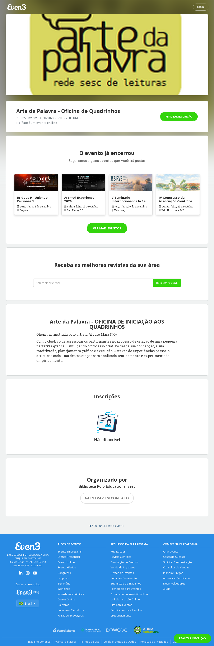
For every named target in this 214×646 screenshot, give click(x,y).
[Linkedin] (20, 574)
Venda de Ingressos (123, 567)
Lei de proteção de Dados (120, 641)
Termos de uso (89, 641)
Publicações (118, 551)
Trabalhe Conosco (39, 641)
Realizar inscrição (179, 116)
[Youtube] (34, 574)
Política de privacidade (154, 641)
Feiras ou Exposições (71, 615)
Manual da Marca (65, 641)
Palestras (63, 605)
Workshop (64, 589)
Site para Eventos (121, 605)
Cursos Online (66, 599)
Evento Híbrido (67, 567)
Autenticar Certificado (176, 578)
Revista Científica (121, 557)
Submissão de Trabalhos (126, 583)
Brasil (28, 603)
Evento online (66, 562)
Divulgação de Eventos (124, 562)
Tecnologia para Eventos (126, 589)
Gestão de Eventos (122, 573)
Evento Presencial (69, 557)
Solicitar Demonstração (177, 562)
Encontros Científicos (71, 610)
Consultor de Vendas (176, 567)
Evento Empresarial (70, 551)
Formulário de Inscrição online (129, 594)
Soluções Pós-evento (124, 578)
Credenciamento (121, 615)
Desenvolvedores (174, 583)
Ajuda (166, 589)
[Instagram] (27, 574)
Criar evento (170, 551)
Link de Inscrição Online (125, 599)
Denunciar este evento (109, 526)
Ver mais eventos (107, 228)
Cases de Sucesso (174, 557)
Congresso (64, 573)
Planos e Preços (173, 573)
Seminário (64, 583)
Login (200, 7)
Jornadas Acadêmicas (71, 594)
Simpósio (63, 578)
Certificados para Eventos (126, 610)
